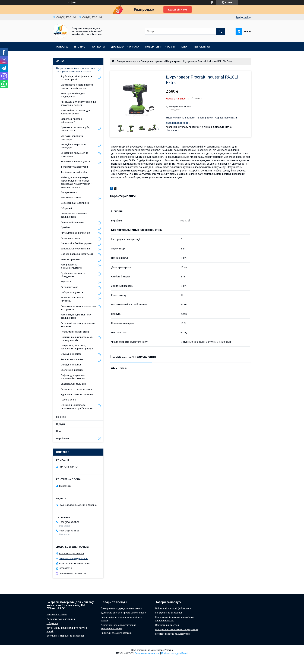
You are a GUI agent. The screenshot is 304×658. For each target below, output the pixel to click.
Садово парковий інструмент (77, 254)
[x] (115, 188)
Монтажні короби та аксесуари (72, 137)
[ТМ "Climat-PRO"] (60, 37)
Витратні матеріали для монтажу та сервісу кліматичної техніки (75, 70)
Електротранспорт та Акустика (72, 299)
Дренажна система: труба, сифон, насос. (75, 129)
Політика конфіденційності (174, 653)
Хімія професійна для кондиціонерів (73, 95)
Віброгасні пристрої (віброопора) (72, 120)
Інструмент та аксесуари (74, 166)
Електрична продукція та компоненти (74, 154)
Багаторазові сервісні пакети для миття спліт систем (77, 86)
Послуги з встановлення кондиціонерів (74, 215)
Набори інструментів (72, 292)
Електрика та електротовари (76, 389)
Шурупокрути (172, 61)
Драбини (65, 227)
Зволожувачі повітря (72, 370)
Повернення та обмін (160, 46)
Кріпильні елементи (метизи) (116, 633)
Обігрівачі (66, 208)
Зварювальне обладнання (75, 248)
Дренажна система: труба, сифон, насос (123, 612)
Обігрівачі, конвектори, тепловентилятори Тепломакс (77, 406)
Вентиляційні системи (72, 222)
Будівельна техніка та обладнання (73, 275)
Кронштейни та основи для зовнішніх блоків (75, 112)
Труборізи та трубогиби (74, 172)
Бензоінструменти (70, 259)
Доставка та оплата (125, 46)
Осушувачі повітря (71, 354)
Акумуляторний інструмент (75, 232)
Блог (184, 46)
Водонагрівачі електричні (75, 203)
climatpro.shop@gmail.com (73, 558)
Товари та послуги (127, 61)
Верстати (66, 281)
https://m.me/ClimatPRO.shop (74, 563)
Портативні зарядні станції (75, 331)
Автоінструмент (69, 287)
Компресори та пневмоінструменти (71, 266)
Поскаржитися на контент (147, 653)
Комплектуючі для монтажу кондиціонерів (76, 316)
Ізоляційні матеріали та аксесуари (73, 146)
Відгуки (60, 424)
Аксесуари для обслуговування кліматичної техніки (78, 103)
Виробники (202, 46)
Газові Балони (68, 399)
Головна (62, 46)
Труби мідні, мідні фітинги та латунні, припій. (76, 78)
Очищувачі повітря (71, 364)
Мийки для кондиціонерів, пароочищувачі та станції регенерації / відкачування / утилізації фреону (76, 182)
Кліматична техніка (71, 197)
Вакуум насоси (69, 192)
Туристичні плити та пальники (77, 394)
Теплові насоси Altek (72, 359)
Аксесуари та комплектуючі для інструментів (78, 308)
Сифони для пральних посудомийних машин (73, 377)
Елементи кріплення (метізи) (76, 161)
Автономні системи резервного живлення (78, 325)
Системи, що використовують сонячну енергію (77, 338)
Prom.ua (168, 650)
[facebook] (111, 188)
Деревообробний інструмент (76, 243)
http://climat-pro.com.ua (71, 553)
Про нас (79, 46)
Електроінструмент (152, 61)
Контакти (98, 46)
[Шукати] (220, 31)
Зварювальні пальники (73, 384)
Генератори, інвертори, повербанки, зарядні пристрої (77, 347)
